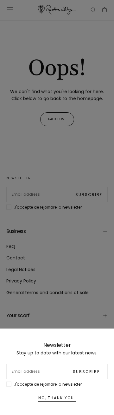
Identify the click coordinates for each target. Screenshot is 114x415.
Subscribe (86, 371)
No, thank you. (57, 397)
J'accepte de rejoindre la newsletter (48, 384)
